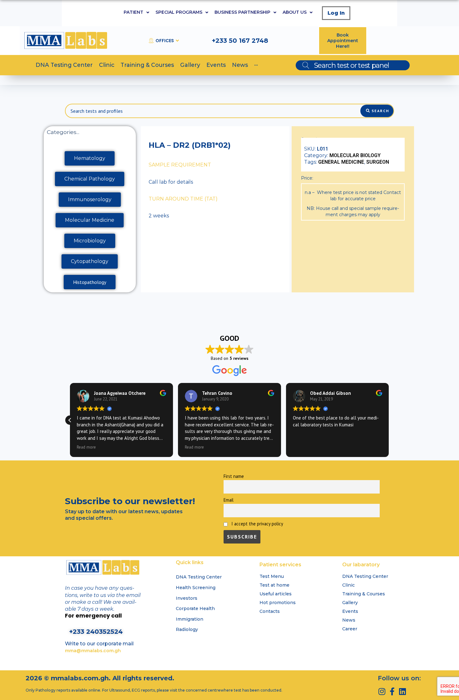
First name (234, 476)
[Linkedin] (402, 691)
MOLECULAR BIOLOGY (355, 155)
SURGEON (377, 162)
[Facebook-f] (392, 691)
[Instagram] (382, 691)
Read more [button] (86, 447)
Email (229, 500)
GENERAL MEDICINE (341, 162)
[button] (70, 420)
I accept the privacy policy (256, 524)
